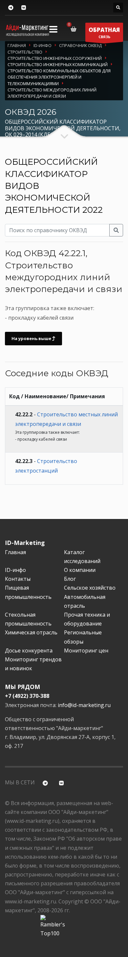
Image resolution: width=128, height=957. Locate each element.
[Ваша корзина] (75, 29)
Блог (70, 578)
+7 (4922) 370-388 (27, 695)
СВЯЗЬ (104, 32)
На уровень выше (31, 338)
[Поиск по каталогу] (118, 7)
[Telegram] (10, 7)
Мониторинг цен (86, 650)
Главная (15, 552)
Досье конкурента (29, 650)
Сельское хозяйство (90, 587)
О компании (80, 570)
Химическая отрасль (31, 632)
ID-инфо (15, 570)
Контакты (18, 578)
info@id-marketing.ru (84, 705)
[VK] (23, 7)
